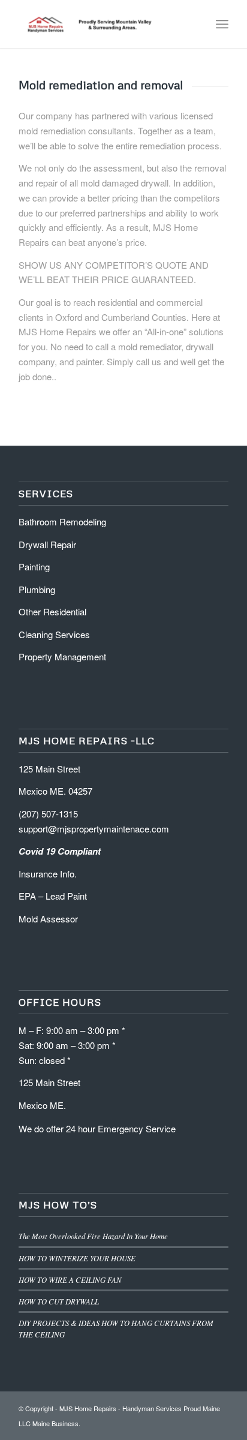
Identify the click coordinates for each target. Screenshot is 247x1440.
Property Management (62, 656)
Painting (34, 566)
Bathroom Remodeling (64, 521)
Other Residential (54, 611)
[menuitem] (195, 24)
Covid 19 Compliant (61, 851)
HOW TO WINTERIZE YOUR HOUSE (77, 1258)
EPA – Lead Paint (53, 895)
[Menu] (222, 24)
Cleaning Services (55, 634)
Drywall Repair (47, 544)
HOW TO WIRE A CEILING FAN (70, 1279)
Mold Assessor (48, 918)
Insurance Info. (48, 873)
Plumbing (37, 589)
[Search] (195, 24)
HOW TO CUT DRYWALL (59, 1301)
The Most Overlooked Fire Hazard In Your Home (93, 1236)
